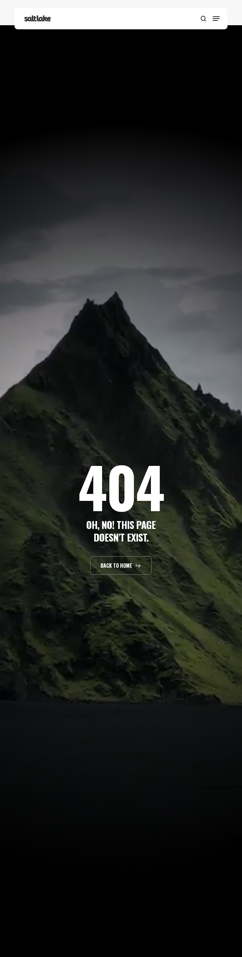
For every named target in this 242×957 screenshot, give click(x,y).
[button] (216, 18)
